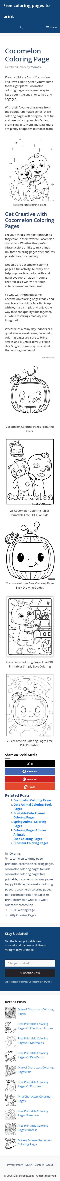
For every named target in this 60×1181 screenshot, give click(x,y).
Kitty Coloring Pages (23, 915)
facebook (32, 771)
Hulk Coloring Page (22, 910)
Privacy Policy (15, 1164)
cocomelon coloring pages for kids (27, 869)
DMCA (28, 1164)
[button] (21, 27)
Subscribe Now (30, 973)
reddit (32, 786)
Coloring (15, 853)
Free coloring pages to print (26, 11)
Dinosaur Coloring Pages (31, 843)
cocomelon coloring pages (36, 864)
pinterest (32, 779)
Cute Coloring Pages (28, 839)
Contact (39, 1164)
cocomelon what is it (26, 900)
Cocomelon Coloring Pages (32, 800)
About (49, 1164)
